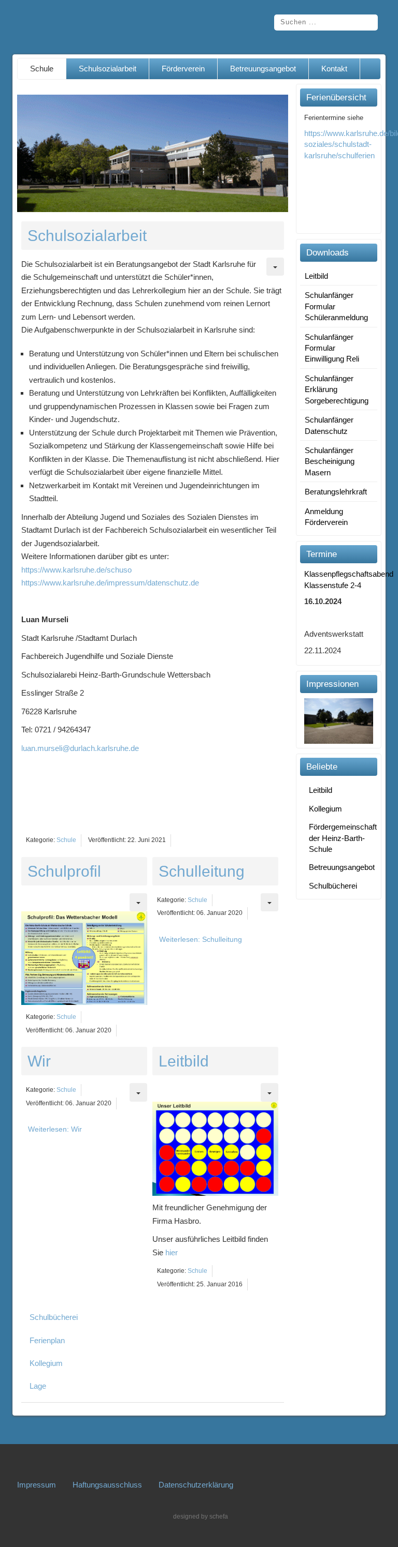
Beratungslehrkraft (336, 491)
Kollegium (46, 1363)
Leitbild (184, 1061)
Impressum (36, 1484)
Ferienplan (47, 1340)
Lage (38, 1385)
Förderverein (183, 68)
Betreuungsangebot (263, 68)
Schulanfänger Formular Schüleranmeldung (336, 306)
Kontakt (334, 68)
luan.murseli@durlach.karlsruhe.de (80, 748)
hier (171, 1252)
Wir (39, 1061)
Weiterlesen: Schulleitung (200, 939)
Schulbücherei (54, 1317)
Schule (41, 68)
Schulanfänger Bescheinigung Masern (329, 461)
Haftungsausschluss (107, 1484)
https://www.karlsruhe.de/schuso (76, 569)
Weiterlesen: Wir (55, 1129)
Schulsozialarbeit (107, 68)
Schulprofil (64, 871)
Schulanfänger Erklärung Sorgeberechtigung (336, 389)
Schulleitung (202, 871)
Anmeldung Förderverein (326, 517)
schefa (218, 1516)
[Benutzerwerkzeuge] (275, 267)
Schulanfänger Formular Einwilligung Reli (332, 348)
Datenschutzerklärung (196, 1484)
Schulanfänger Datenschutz (329, 425)
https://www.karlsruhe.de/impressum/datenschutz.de (110, 582)
